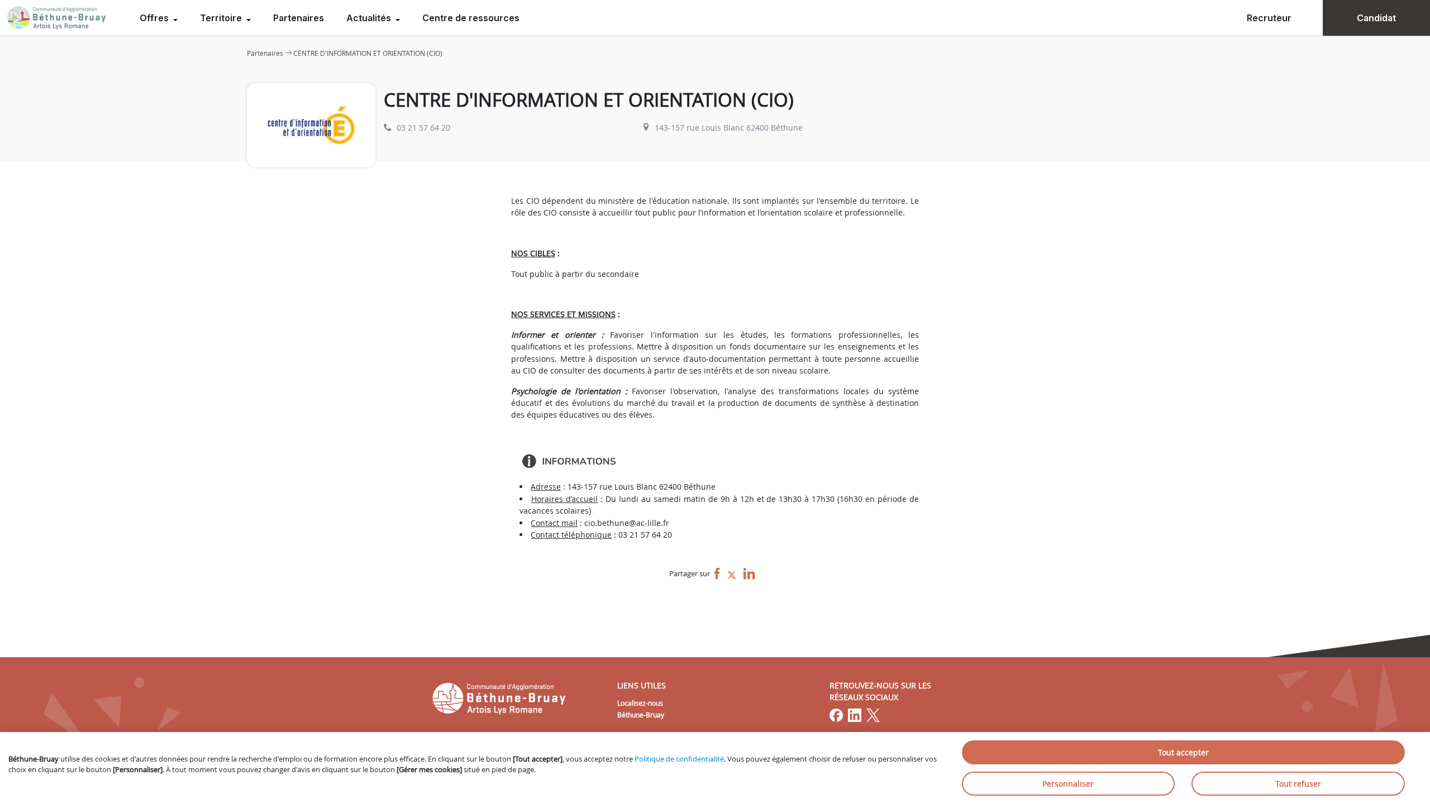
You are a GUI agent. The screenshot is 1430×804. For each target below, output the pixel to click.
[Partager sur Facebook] (717, 574)
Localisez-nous (640, 702)
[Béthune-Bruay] (56, 18)
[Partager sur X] (731, 574)
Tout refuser (1298, 783)
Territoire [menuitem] (222, 17)
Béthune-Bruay (640, 714)
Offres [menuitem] (155, 17)
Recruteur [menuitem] (1269, 17)
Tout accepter (1183, 752)
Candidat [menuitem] (1376, 17)
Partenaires (298, 17)
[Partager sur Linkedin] (749, 574)
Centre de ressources (470, 17)
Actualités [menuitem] (369, 17)
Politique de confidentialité (679, 759)
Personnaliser (1068, 783)
